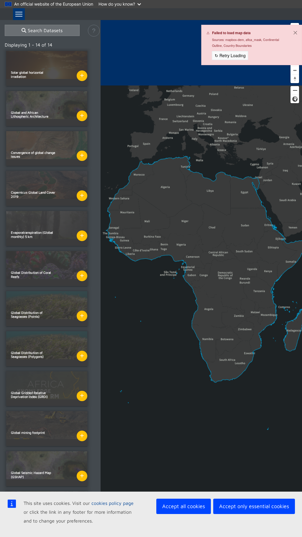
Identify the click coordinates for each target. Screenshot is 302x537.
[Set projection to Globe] (294, 99)
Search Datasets (44, 30)
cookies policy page (112, 503)
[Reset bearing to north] (294, 79)
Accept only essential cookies (254, 506)
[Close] (295, 32)
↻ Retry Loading (230, 55)
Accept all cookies (183, 506)
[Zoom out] (294, 70)
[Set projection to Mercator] (294, 90)
